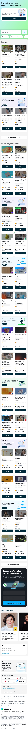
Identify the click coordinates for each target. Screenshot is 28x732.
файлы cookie (16, 719)
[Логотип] (14, 709)
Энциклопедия (21, 701)
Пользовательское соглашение (15, 699)
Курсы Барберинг (6, 648)
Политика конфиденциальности (9, 701)
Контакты (9, 696)
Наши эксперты (12, 703)
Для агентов (4, 699)
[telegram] (2, 728)
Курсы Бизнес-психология (8, 650)
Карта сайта (4, 703)
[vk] (6, 728)
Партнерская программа (19, 696)
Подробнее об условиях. (21, 724)
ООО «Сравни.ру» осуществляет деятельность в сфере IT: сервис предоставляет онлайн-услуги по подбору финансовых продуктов (13, 713)
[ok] (10, 728)
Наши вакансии (20, 703)
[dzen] (14, 728)
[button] (14, 20)
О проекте (3, 696)
